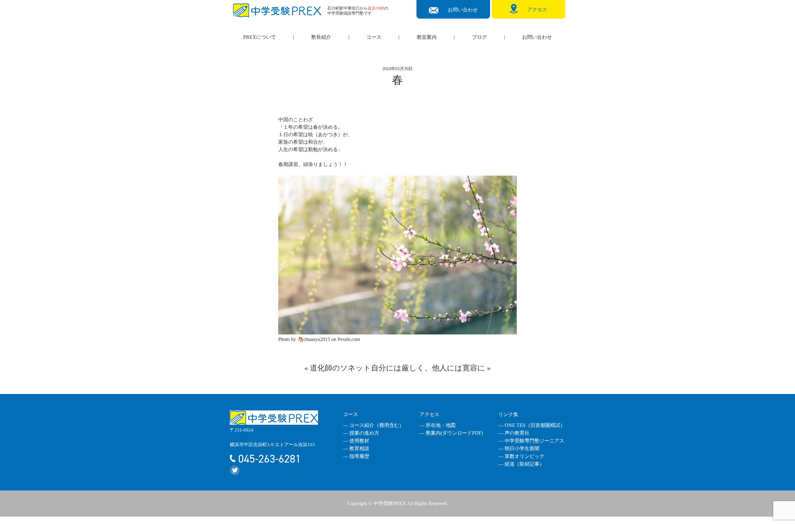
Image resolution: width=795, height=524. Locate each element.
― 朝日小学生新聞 (518, 448)
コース (373, 37)
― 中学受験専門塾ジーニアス (531, 440)
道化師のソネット (340, 368)
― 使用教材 (356, 440)
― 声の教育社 (513, 433)
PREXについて (259, 37)
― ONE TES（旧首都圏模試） (531, 425)
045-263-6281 (268, 458)
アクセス (429, 414)
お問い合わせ (537, 37)
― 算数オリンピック (521, 456)
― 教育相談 (356, 448)
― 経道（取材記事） (521, 464)
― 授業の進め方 (361, 433)
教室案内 (427, 37)
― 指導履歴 (356, 456)
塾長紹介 (321, 37)
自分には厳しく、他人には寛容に (428, 368)
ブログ (479, 37)
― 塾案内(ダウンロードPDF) (451, 433)
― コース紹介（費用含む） (373, 425)
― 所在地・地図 (438, 425)
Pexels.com (349, 339)
